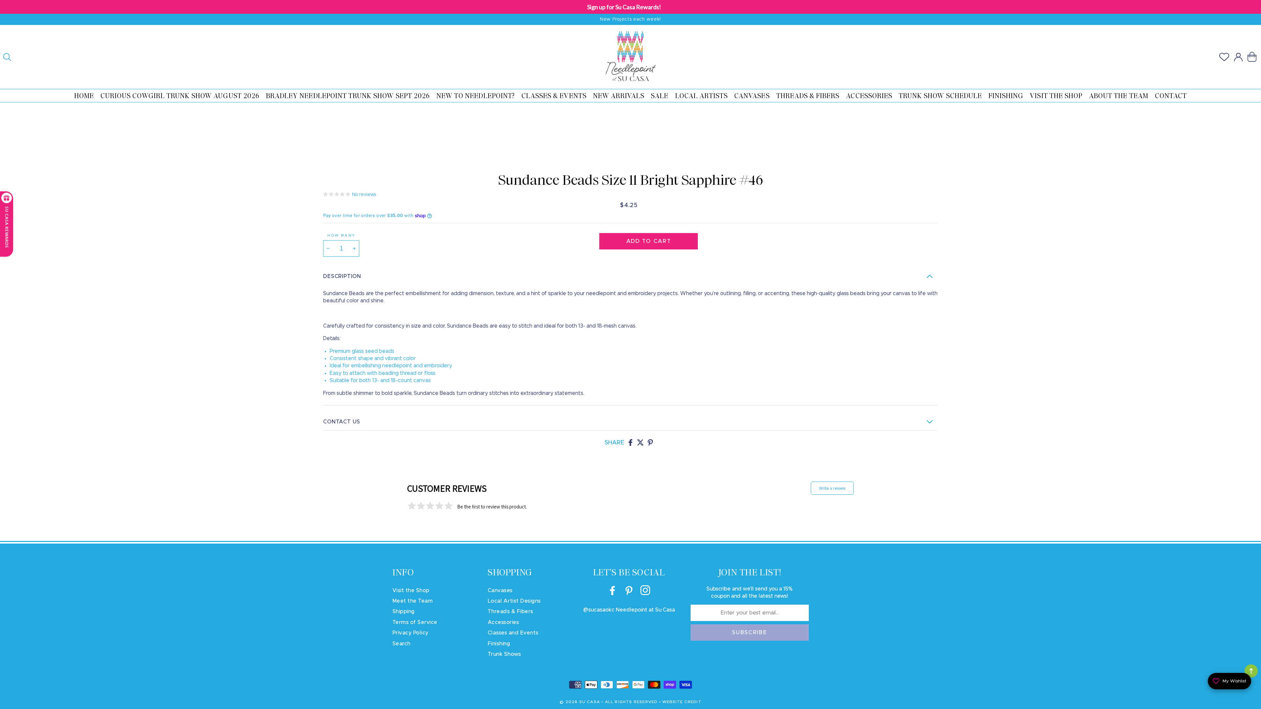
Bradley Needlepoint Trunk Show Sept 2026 (348, 96)
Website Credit (681, 702)
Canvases (751, 96)
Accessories (869, 96)
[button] (7, 57)
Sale (659, 96)
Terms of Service (414, 622)
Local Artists (701, 96)
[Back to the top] (1251, 670)
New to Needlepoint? (475, 96)
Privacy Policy (410, 632)
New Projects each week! (630, 19)
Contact (1171, 96)
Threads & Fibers (808, 96)
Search (401, 643)
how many (341, 235)
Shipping (403, 611)
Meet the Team (412, 601)
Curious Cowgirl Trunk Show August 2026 (179, 96)
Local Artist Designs (514, 601)
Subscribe (749, 632)
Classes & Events (553, 96)
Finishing (1005, 96)
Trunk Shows (504, 654)
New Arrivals (619, 96)
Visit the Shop (1056, 96)
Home (84, 96)
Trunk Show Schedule (940, 96)
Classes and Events (513, 632)
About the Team (1118, 96)
